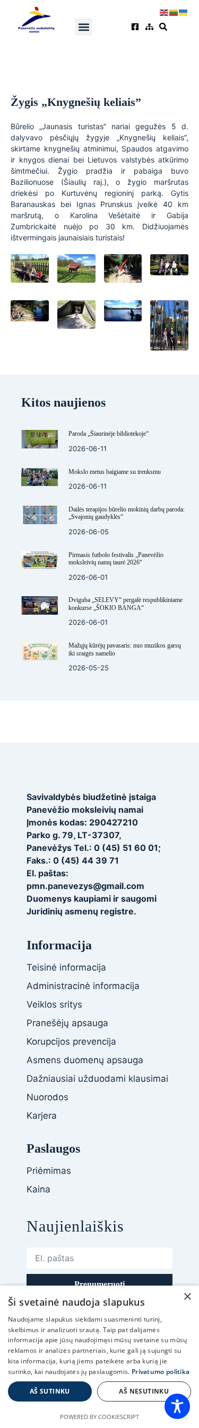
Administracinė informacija (83, 986)
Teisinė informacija (66, 967)
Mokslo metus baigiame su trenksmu (114, 471)
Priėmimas (49, 1170)
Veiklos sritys (54, 1004)
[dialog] (99, 1357)
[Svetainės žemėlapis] (150, 27)
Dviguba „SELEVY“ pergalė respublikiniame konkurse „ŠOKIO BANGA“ (125, 603)
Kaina (38, 1189)
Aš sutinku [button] (50, 1391)
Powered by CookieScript (99, 1417)
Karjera (42, 1115)
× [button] (187, 1297)
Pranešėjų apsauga (67, 1023)
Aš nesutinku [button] (144, 1391)
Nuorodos (47, 1097)
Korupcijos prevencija (71, 1041)
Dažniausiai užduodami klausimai (97, 1078)
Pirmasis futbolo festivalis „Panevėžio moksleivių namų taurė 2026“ (115, 558)
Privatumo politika (160, 1371)
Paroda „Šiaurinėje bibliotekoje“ (108, 433)
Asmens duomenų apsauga (85, 1060)
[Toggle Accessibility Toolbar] (177, 1406)
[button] (83, 26)
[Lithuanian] (174, 11)
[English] (164, 11)
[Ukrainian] (183, 11)
